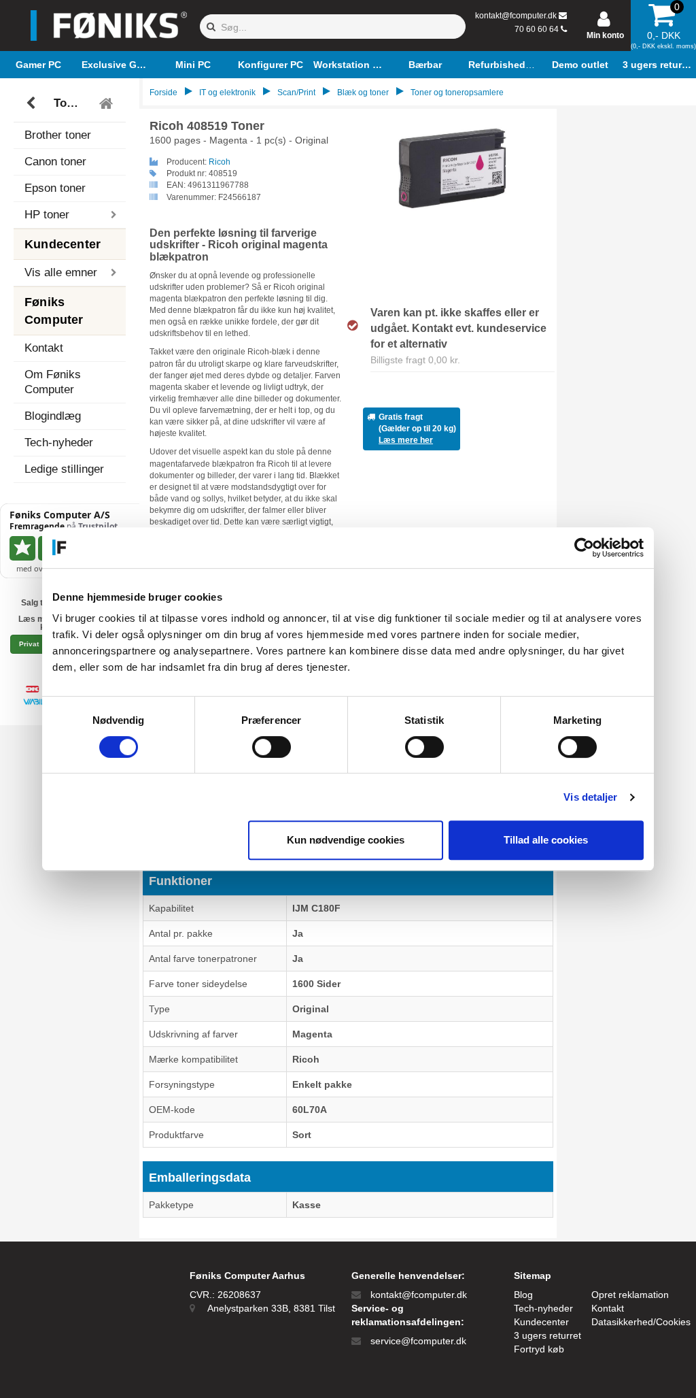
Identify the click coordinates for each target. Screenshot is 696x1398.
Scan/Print (296, 92)
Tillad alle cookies (546, 840)
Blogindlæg (52, 416)
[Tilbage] (32, 103)
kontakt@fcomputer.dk (516, 15)
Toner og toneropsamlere (72, 103)
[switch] (271, 747)
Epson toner (55, 188)
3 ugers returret (547, 1335)
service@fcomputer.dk (418, 1340)
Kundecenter (541, 1321)
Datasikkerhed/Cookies (641, 1321)
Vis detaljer (590, 797)
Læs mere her (406, 440)
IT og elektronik (227, 92)
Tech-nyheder (58, 442)
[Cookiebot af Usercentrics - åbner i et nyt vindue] (584, 547)
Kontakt (43, 348)
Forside (163, 92)
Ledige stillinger (64, 469)
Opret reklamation (630, 1294)
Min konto (605, 35)
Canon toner (55, 161)
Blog (523, 1294)
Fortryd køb (539, 1349)
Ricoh (219, 162)
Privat (29, 644)
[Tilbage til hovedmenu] (107, 103)
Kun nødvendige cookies (345, 840)
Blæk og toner (363, 92)
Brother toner (57, 135)
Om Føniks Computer (52, 382)
